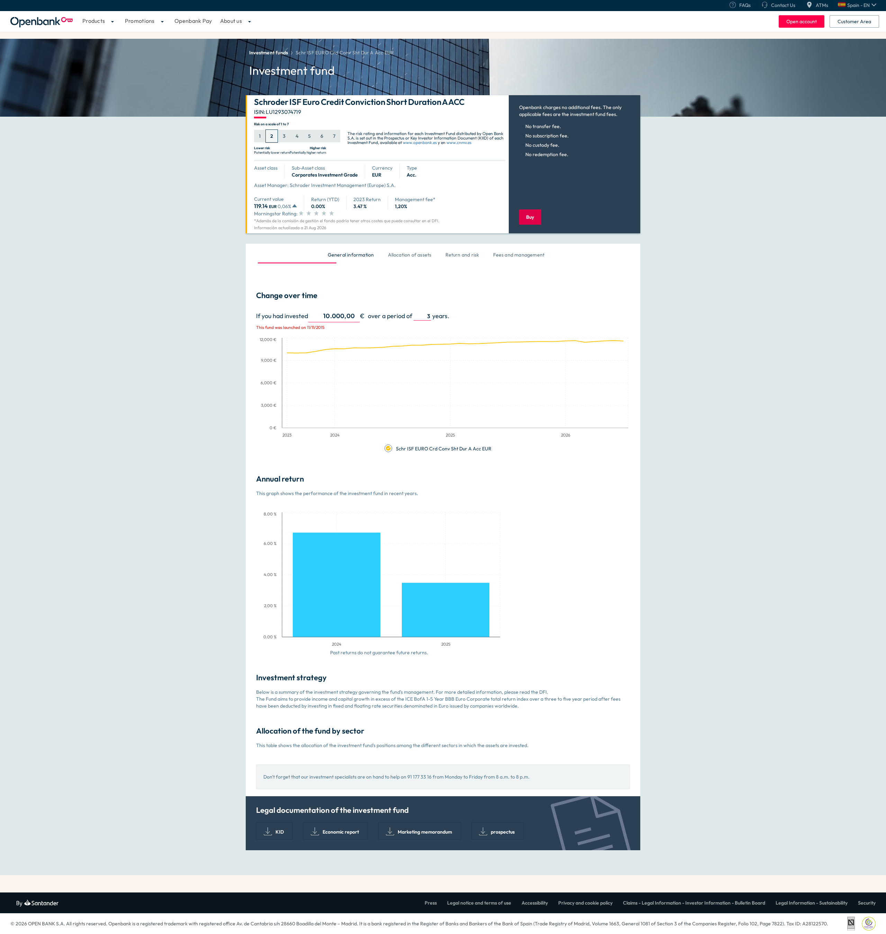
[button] (857, 5)
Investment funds (268, 53)
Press (431, 903)
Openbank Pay (193, 20)
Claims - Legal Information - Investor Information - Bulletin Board (694, 903)
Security (867, 903)
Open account (801, 21)
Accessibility (535, 903)
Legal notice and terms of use (479, 903)
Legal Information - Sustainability (812, 903)
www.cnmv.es (458, 142)
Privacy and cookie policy (585, 903)
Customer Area (854, 21)
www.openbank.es (420, 142)
